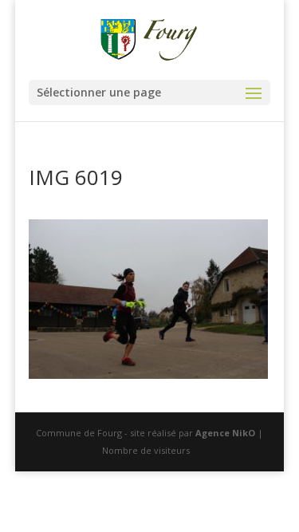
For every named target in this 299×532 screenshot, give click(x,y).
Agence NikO (225, 433)
